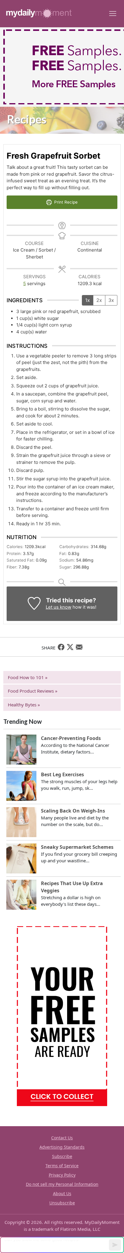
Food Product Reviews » (32, 691)
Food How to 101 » (28, 677)
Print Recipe (65, 202)
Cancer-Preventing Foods (71, 738)
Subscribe (62, 1156)
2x (99, 300)
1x (87, 300)
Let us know (58, 607)
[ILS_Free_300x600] (62, 1016)
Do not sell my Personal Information (62, 1184)
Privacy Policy (62, 1175)
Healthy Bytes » (24, 705)
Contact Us (62, 1138)
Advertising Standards (62, 1147)
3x (111, 300)
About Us (62, 1193)
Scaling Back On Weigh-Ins (73, 810)
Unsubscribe (62, 1203)
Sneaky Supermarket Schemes (77, 847)
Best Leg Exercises (62, 774)
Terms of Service (62, 1165)
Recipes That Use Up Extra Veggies (72, 887)
